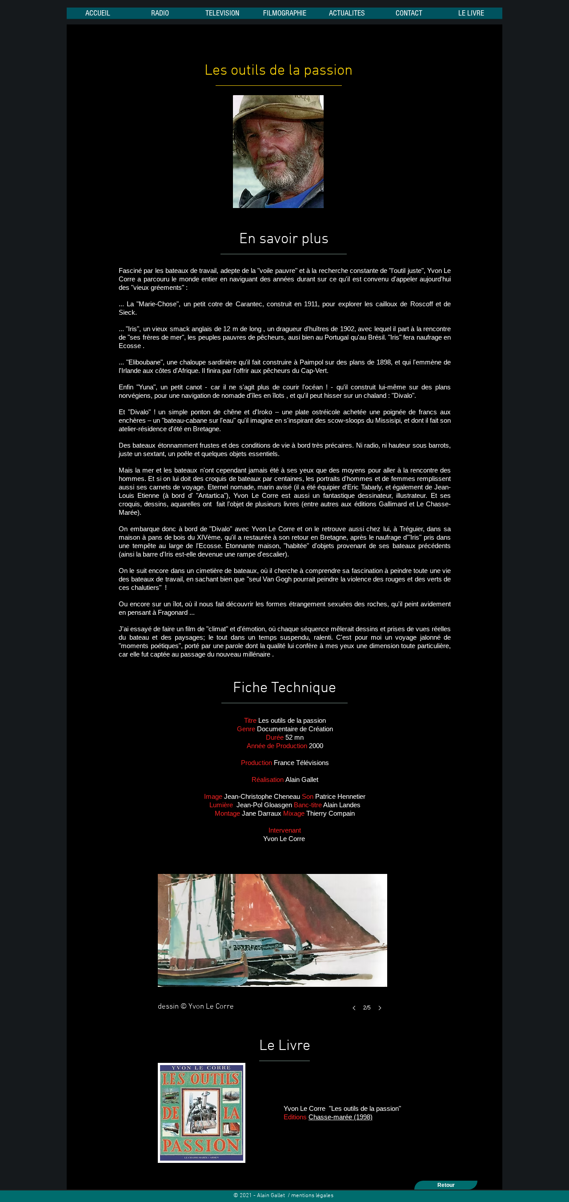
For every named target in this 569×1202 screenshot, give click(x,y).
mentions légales (313, 1195)
